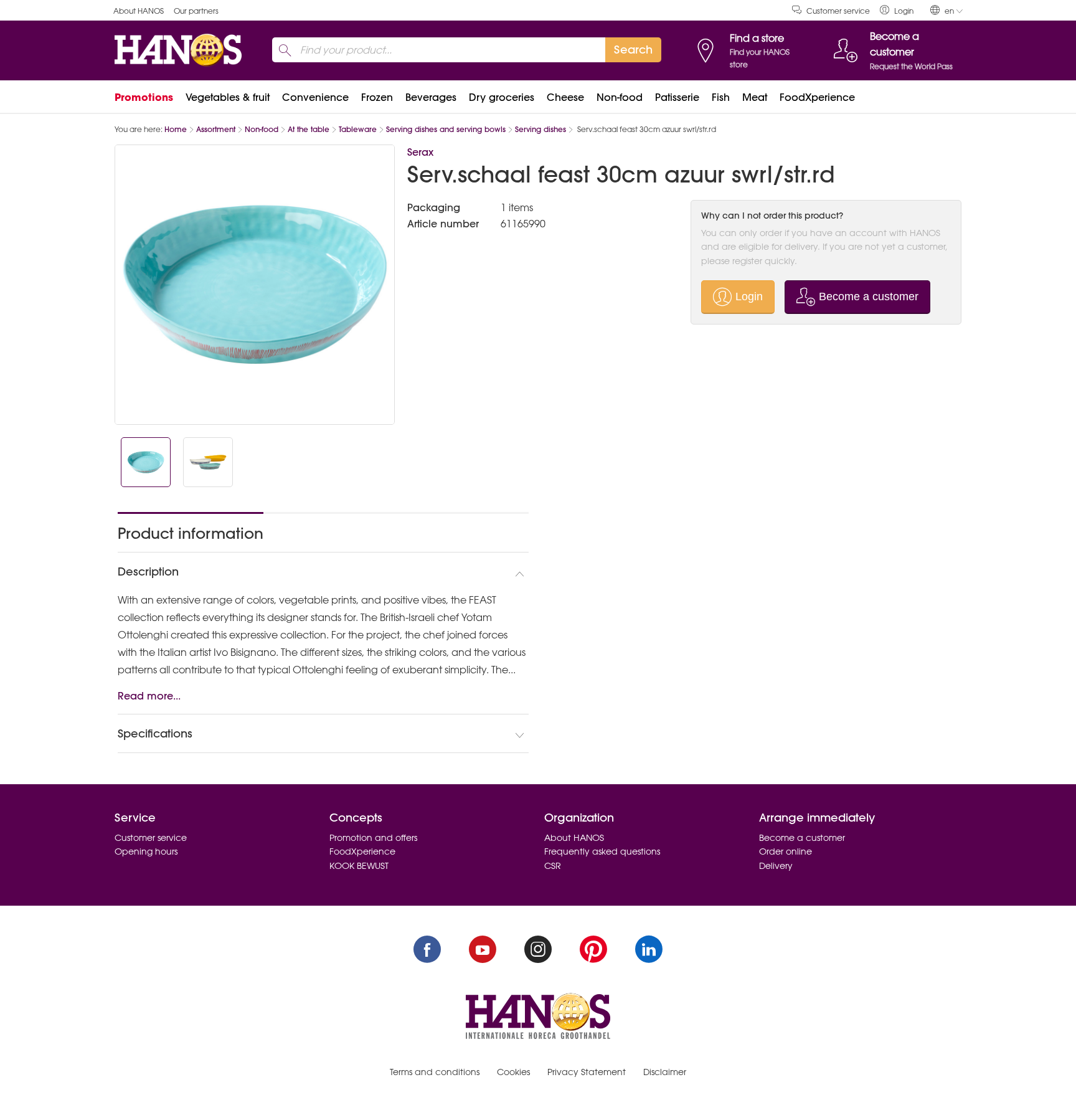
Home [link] (175, 129)
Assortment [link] (215, 129)
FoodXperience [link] (817, 97)
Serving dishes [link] (540, 129)
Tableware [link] (358, 129)
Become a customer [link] (802, 838)
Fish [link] (721, 97)
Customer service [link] (838, 11)
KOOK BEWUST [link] (359, 866)
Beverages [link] (430, 97)
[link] (896, 10)
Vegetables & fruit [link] (228, 97)
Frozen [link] (377, 97)
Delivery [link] (776, 866)
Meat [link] (754, 97)
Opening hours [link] (146, 851)
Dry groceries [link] (501, 97)
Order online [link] (785, 851)
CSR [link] (552, 866)
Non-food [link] (620, 97)
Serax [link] (420, 152)
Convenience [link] (315, 97)
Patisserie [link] (677, 97)
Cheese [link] (565, 97)
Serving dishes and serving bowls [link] (446, 129)
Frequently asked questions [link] (602, 851)
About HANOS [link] (138, 11)
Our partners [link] (196, 11)
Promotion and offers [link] (373, 838)
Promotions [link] (144, 97)
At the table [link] (308, 129)
